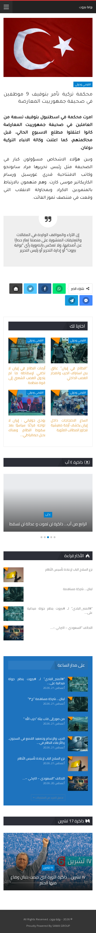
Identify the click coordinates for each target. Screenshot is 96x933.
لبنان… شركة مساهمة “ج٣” (46, 699)
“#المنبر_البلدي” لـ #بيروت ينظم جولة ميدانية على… (36, 681)
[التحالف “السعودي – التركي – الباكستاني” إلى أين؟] (13, 633)
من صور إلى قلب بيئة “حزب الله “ (44, 719)
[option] (48, 505)
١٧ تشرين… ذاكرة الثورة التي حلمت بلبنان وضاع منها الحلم (48, 880)
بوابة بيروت (86, 7)
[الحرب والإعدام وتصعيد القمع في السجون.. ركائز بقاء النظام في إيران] (78, 743)
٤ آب (48, 514)
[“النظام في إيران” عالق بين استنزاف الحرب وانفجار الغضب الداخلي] (69, 350)
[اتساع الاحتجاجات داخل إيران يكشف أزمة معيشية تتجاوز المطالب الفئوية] (69, 402)
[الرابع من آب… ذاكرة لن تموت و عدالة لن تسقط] (48, 502)
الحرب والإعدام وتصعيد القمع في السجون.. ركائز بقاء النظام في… (36, 740)
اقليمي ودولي (83, 84)
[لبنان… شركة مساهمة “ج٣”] (78, 704)
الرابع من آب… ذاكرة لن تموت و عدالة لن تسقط (48, 524)
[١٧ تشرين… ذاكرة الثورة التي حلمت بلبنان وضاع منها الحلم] (48, 862)
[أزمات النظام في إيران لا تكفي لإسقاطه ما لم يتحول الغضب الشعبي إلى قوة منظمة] (26, 350)
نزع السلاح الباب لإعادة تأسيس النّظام (41, 758)
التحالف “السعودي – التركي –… (44, 778)
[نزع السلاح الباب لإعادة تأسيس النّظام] (13, 574)
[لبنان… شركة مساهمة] (13, 594)
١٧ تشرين (48, 867)
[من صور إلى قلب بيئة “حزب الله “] (78, 724)
